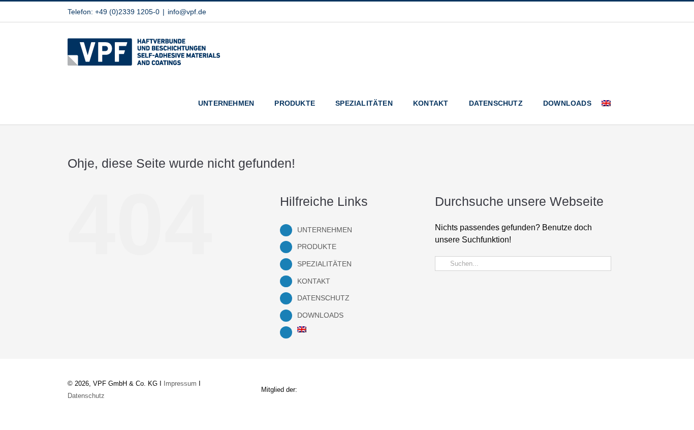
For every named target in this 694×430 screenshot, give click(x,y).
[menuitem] (606, 103)
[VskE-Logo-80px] (368, 372)
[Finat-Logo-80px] (444, 382)
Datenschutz (86, 396)
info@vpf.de (187, 12)
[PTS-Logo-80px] (519, 372)
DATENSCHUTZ (323, 298)
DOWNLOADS (320, 315)
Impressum (180, 383)
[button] (623, 103)
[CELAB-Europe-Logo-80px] (595, 381)
